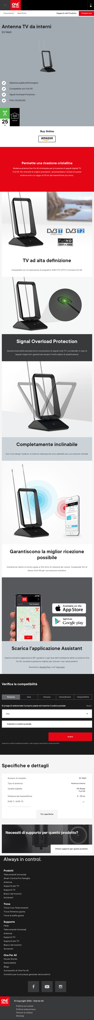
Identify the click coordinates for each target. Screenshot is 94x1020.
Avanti (70, 737)
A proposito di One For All (16, 971)
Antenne (8, 882)
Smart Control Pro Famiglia (17, 878)
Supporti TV (9, 890)
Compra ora (86, 13)
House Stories (10, 959)
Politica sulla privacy (26, 1009)
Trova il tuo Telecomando (16, 908)
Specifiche (21, 13)
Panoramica (9, 13)
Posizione (11, 697)
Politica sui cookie (24, 1006)
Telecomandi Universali (15, 875)
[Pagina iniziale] (15, 5)
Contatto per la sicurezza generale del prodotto (27, 974)
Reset (88, 706)
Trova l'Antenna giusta (14, 912)
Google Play (45, 667)
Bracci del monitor (13, 894)
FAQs (6, 926)
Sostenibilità (10, 963)
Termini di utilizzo (24, 1013)
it (92, 6)
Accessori (8, 898)
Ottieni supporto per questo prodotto (71, 849)
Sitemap (20, 1016)
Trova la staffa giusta (14, 915)
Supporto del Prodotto (66, 13)
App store (60, 667)
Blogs (6, 967)
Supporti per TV (11, 886)
